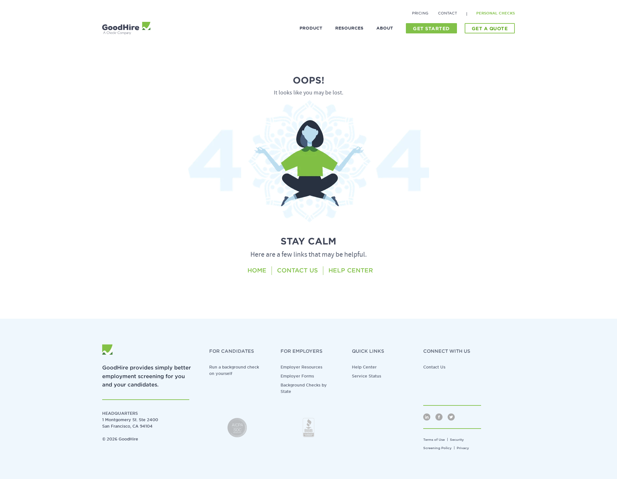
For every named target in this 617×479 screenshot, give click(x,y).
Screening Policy (437, 448)
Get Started (431, 28)
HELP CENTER (350, 270)
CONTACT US (297, 270)
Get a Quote (490, 28)
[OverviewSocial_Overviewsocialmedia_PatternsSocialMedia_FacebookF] (439, 417)
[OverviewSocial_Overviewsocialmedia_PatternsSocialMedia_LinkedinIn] (426, 417)
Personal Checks (495, 13)
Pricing (420, 13)
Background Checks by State (304, 388)
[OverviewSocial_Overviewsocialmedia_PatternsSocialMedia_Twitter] (451, 417)
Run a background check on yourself (234, 370)
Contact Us (434, 367)
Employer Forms (297, 376)
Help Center (364, 367)
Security (457, 439)
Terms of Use (434, 439)
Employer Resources (301, 367)
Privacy (463, 448)
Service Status (366, 376)
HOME (256, 270)
